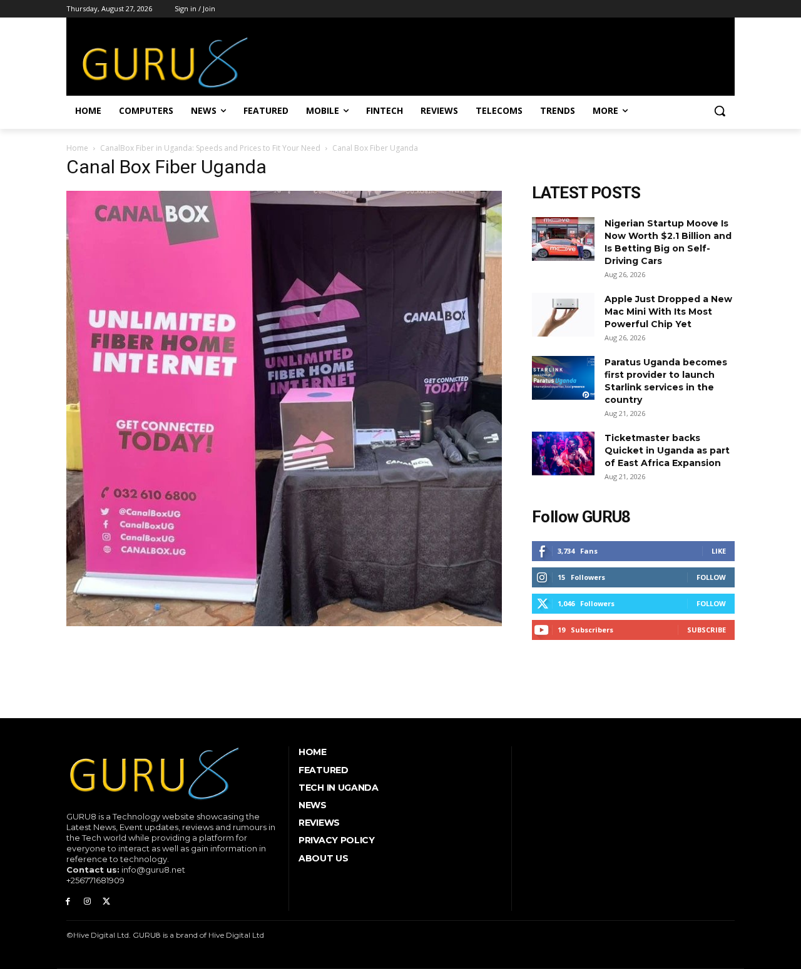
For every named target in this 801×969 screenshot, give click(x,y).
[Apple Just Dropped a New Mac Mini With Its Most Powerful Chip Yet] (563, 315)
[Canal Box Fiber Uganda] (284, 623)
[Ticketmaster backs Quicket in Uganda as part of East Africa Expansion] (563, 453)
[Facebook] (67, 901)
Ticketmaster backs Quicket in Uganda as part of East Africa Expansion (667, 450)
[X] (106, 901)
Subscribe (706, 629)
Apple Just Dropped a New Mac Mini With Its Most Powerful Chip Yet (668, 311)
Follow (711, 577)
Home (77, 148)
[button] (720, 111)
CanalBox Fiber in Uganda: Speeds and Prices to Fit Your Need (210, 148)
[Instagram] (87, 901)
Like (719, 551)
